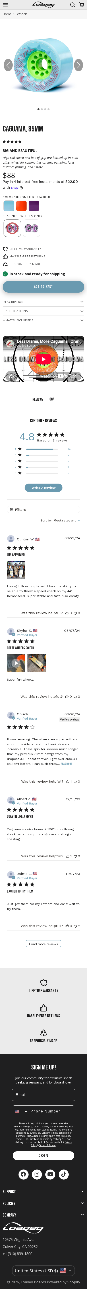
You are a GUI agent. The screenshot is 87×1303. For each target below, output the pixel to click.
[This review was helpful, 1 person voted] (67, 781)
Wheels (22, 14)
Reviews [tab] (38, 400)
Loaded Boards (33, 1282)
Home (7, 14)
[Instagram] (37, 1175)
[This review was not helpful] (75, 926)
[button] (78, 65)
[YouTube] (50, 1175)
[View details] (43, 986)
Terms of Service (47, 1145)
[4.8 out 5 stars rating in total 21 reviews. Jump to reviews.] (13, 141)
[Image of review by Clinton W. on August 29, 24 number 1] (16, 570)
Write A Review (44, 487)
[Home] (43, 5)
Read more (66, 764)
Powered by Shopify (63, 1282)
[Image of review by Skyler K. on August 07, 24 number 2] (36, 663)
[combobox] (60, 520)
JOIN (44, 1155)
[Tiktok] (64, 1175)
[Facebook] (24, 1175)
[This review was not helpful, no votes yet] (75, 613)
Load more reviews (43, 944)
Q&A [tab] (52, 400)
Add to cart (43, 287)
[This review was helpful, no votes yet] (66, 613)
